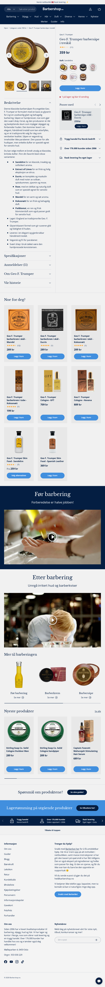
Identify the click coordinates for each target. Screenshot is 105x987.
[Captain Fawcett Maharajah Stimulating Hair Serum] (86, 731)
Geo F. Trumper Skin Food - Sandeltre (17, 460)
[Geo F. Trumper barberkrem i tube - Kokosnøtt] (19, 381)
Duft (56, 16)
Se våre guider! (77, 792)
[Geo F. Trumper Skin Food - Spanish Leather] (52, 442)
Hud (36, 16)
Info (62, 21)
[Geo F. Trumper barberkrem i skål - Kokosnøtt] (86, 320)
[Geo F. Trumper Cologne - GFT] (52, 381)
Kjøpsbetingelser (12, 890)
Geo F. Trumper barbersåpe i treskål (42, 28)
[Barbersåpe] (86, 675)
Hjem (6, 28)
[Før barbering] (19, 675)
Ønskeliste (9, 884)
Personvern (9, 895)
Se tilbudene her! (87, 808)
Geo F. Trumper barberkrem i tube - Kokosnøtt (17, 400)
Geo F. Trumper (66, 34)
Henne (81, 16)
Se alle (98, 711)
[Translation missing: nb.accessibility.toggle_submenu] (18, 16)
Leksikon (8, 869)
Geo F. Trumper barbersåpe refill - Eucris (83, 115)
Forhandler (9, 915)
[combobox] (20, 9)
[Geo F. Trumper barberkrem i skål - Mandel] (19, 320)
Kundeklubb (10, 879)
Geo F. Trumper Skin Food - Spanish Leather (52, 460)
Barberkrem (52, 693)
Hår (46, 16)
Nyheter (95, 16)
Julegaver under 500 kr (18, 28)
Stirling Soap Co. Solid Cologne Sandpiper (51, 749)
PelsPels (8, 910)
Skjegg (25, 16)
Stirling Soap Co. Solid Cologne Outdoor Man (17, 749)
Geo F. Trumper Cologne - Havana (83, 399)
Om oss (7, 848)
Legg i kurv (80, 88)
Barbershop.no (15, 977)
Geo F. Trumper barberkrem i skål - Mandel (16, 339)
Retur (6, 874)
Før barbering (18, 693)
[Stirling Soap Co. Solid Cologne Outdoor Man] (19, 731)
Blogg (6, 859)
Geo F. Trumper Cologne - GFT (48, 399)
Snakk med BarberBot (68, 894)
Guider (54, 21)
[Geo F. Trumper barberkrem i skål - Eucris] (52, 320)
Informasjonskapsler (14, 900)
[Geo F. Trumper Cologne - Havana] (86, 381)
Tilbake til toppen (52, 830)
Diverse (68, 16)
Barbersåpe (86, 693)
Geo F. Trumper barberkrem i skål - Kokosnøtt (83, 339)
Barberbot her (72, 848)
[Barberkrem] (52, 675)
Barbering (11, 16)
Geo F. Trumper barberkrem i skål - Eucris (50, 339)
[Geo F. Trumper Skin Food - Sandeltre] (19, 442)
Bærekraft (9, 864)
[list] (27, 55)
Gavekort (8, 905)
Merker (44, 21)
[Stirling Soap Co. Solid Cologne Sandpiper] (52, 731)
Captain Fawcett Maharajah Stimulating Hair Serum (86, 751)
